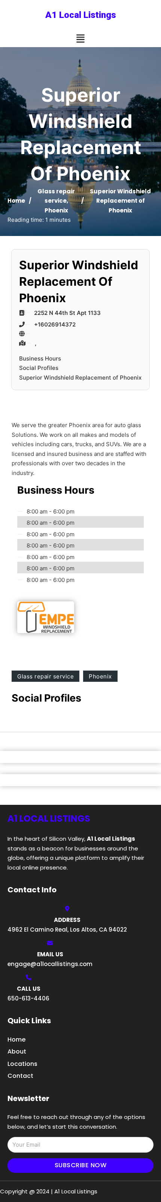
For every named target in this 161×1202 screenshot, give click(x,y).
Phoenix (56, 210)
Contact (20, 1075)
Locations (22, 1064)
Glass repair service (45, 676)
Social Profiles (38, 367)
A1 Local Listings (80, 15)
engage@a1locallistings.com (49, 964)
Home (16, 201)
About (16, 1051)
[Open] (80, 38)
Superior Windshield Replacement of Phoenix (80, 377)
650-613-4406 (28, 998)
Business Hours (40, 358)
